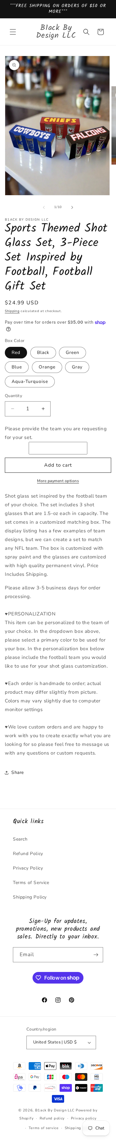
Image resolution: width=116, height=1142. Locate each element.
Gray (77, 367)
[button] (13, 32)
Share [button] (17, 772)
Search (20, 839)
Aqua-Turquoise (30, 381)
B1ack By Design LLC (54, 1110)
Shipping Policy (30, 897)
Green (72, 352)
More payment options (58, 480)
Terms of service (44, 1128)
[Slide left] (44, 207)
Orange (47, 367)
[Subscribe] (96, 954)
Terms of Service (31, 883)
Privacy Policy (28, 868)
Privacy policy (84, 1118)
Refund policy (52, 1118)
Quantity (13, 396)
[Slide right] (72, 207)
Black (43, 352)
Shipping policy (79, 1128)
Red (16, 352)
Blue (17, 367)
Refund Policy (28, 854)
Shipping (12, 311)
